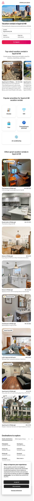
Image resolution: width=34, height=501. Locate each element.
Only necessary (16, 486)
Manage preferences (16, 490)
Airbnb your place (25, 2)
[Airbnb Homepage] (3, 2)
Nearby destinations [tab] (7, 439)
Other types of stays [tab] (20, 439)
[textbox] (9, 37)
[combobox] (16, 32)
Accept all (16, 482)
